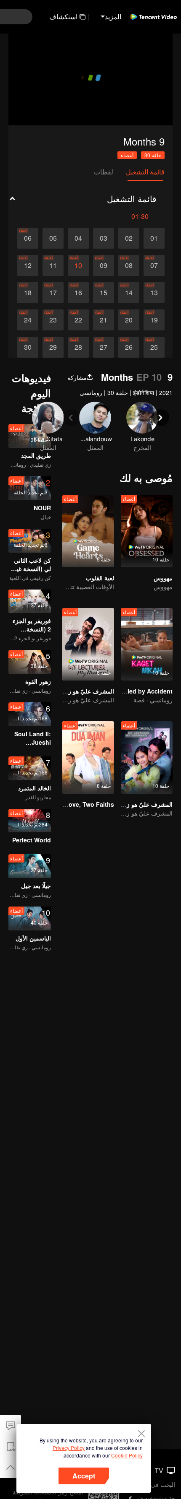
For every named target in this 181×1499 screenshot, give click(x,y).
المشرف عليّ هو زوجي (85, 691)
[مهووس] (147, 531)
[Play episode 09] (103, 265)
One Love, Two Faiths (82, 804)
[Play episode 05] (53, 238)
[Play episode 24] (27, 319)
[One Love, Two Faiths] (88, 757)
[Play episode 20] (128, 319)
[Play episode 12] (27, 265)
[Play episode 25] (154, 347)
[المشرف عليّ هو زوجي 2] (147, 757)
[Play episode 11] (53, 265)
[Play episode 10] (78, 265)
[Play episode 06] (27, 238)
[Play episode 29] (53, 347)
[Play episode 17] (53, 292)
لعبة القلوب (100, 578)
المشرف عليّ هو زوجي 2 (141, 804)
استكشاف (63, 16)
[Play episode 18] (27, 292)
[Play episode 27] (103, 347)
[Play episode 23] (53, 319)
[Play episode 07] (154, 265)
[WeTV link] (153, 16)
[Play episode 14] (128, 292)
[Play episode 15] (103, 292)
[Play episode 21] (103, 319)
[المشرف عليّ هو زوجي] (88, 644)
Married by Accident (144, 691)
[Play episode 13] (154, 292)
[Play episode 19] (154, 319)
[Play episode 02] (128, 238)
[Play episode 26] (128, 347)
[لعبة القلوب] (88, 531)
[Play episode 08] (128, 265)
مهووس (163, 578)
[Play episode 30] (27, 347)
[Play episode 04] (78, 238)
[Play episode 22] (78, 319)
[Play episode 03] (103, 238)
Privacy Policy (69, 1447)
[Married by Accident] (147, 644)
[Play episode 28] (78, 347)
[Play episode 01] (154, 238)
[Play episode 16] (78, 292)
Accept (83, 1476)
